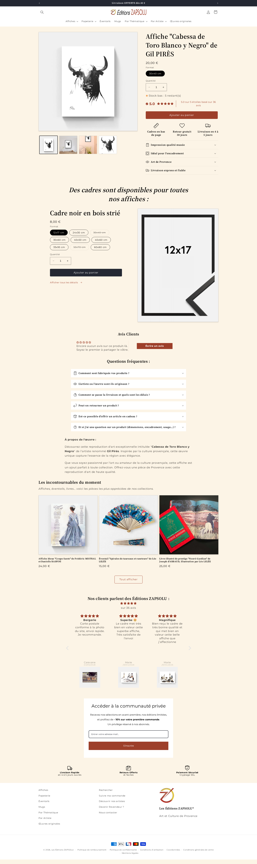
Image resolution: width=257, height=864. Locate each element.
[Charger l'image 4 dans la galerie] (108, 145)
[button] (42, 12)
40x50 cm (80, 239)
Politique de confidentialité (123, 850)
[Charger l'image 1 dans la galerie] (48, 145)
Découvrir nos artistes (112, 801)
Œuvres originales (49, 823)
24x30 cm (79, 232)
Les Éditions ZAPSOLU (62, 850)
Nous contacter (108, 812)
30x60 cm (59, 239)
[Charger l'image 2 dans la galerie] (68, 145)
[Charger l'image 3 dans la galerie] (88, 145)
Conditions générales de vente (198, 850)
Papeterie (44, 795)
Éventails (44, 801)
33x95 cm (59, 247)
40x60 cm (101, 239)
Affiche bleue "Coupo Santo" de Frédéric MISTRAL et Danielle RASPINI (67, 560)
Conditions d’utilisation (151, 850)
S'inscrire (128, 745)
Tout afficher (128, 579)
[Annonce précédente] (39, 3)
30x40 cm (155, 73)
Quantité (151, 80)
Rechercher (106, 790)
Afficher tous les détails (64, 282)
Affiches (43, 790)
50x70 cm (81, 248)
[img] (128, 603)
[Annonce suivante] (217, 3)
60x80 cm (100, 247)
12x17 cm (58, 232)
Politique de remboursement (91, 850)
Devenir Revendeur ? (111, 806)
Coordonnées (173, 850)
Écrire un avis (154, 346)
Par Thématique (48, 812)
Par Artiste (45, 818)
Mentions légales (130, 853)
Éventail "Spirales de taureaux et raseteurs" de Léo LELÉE (127, 560)
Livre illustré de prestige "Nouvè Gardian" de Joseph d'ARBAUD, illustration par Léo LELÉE (185, 560)
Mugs (42, 806)
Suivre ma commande (112, 795)
